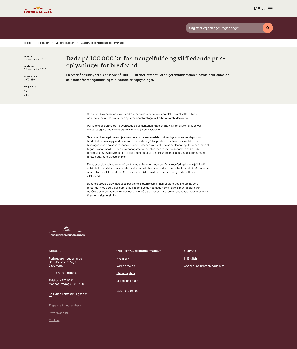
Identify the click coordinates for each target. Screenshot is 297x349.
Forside (27, 42)
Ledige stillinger (127, 281)
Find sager (43, 42)
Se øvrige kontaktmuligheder (68, 294)
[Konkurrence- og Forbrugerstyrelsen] (38, 8)
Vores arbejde (125, 266)
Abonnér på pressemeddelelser (205, 266)
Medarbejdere (125, 273)
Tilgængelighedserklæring (66, 305)
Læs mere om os (127, 291)
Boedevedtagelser (65, 42)
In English (190, 258)
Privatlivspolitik (59, 313)
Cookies (54, 320)
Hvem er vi (123, 258)
